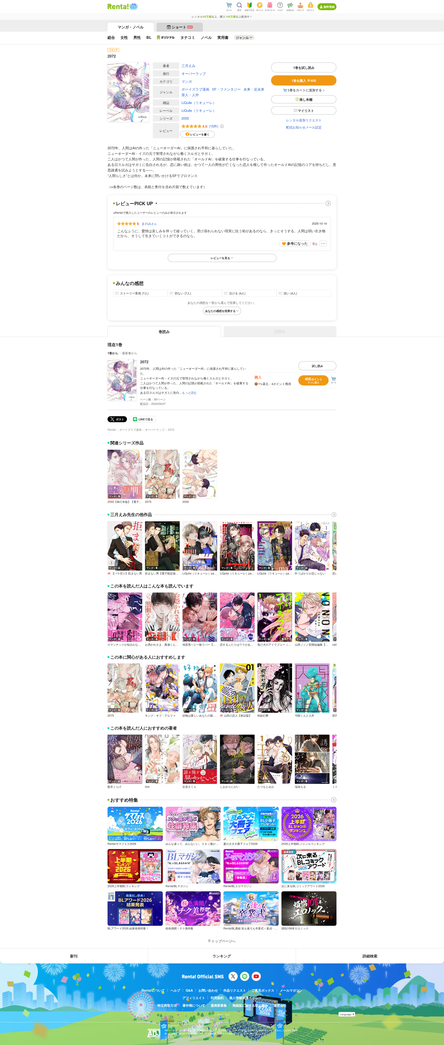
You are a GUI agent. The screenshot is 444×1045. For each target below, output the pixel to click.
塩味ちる (300, 786)
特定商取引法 (167, 1005)
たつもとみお (265, 786)
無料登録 (329, 7)
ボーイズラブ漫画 (195, 89)
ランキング (222, 956)
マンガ (187, 81)
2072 (144, 361)
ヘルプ (175, 990)
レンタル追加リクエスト (304, 120)
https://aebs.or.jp (173, 1037)
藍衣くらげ (114, 786)
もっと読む (189, 392)
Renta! (112, 429)
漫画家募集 (219, 1005)
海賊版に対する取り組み (250, 1005)
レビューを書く (200, 134)
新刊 (73, 956)
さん (149, 223)
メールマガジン (291, 990)
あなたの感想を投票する (220, 311)
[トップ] (118, 6)
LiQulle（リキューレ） (199, 102)
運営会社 (280, 1005)
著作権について (193, 1005)
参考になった (297, 243)
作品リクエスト (234, 990)
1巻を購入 (303, 80)
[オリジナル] (166, 37)
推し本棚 (305, 99)
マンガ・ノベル (131, 27)
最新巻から (129, 353)
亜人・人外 (190, 94)
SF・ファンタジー (226, 89)
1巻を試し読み (303, 67)
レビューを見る (220, 258)
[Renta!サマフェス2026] (133, 6)
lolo (147, 786)
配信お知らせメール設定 (304, 127)
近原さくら (189, 786)
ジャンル (242, 37)
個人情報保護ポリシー (245, 997)
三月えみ (188, 65)
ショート (182, 27)
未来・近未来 (254, 89)
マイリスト (306, 110)
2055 (185, 118)
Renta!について (153, 990)
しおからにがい (229, 786)
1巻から (113, 353)
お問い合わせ (208, 990)
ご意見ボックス (263, 990)
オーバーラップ (194, 73)
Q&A (189, 990)
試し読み (317, 366)
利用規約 (217, 997)
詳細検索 (370, 956)
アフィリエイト (193, 997)
